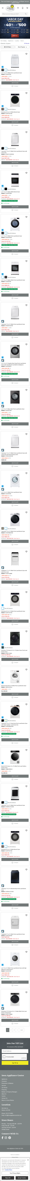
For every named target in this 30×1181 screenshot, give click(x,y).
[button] (3, 8)
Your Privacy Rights (15, 1173)
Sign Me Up (15, 1063)
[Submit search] (26, 14)
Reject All (7, 1178)
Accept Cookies (22, 1178)
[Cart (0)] (27, 8)
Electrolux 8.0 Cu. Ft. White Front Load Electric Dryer (13, 611)
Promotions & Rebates (7, 1083)
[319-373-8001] (23, 8)
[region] (15, 1169)
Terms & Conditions (15, 1154)
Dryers (22, 40)
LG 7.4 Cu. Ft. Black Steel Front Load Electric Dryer (12, 409)
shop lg (15, 35)
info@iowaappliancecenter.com (13, 1115)
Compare (16, 86)
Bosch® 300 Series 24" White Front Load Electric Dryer (13, 685)
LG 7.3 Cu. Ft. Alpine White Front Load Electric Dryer (13, 280)
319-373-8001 (9, 1113)
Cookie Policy (8, 1169)
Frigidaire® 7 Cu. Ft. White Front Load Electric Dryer (13, 934)
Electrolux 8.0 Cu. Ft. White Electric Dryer (10, 112)
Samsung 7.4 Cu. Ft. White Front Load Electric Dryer (13, 805)
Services (4, 1085)
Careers (4, 1096)
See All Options (12, 70)
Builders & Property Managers (9, 1092)
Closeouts (4, 1081)
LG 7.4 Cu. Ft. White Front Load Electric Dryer (11, 236)
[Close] (28, 1160)
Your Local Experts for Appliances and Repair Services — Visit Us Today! (15, 2)
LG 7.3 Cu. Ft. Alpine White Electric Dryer (10, 191)
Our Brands (4, 1087)
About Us (4, 1094)
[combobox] (22, 47)
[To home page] (10, 8)
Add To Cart (15, 82)
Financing (4, 1089)
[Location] (18, 8)
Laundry (17, 40)
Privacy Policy (15, 1157)
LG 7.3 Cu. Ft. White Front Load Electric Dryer (11, 72)
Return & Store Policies (8, 1100)
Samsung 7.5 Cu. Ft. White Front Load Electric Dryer (13, 531)
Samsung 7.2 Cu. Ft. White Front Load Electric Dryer (13, 324)
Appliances (10, 40)
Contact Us (4, 1098)
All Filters (8, 47)
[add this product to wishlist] (26, 54)
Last (21, 1030)
